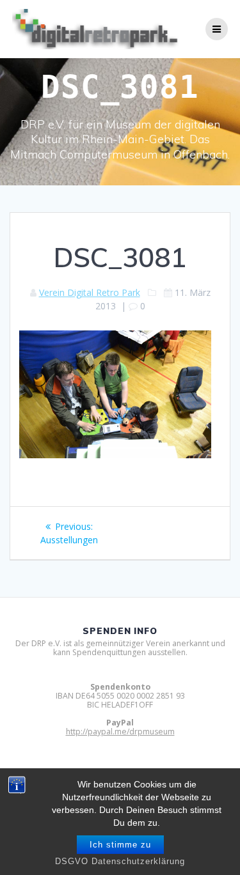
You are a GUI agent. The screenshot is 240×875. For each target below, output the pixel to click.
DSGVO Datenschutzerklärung (120, 861)
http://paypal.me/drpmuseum (120, 731)
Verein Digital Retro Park (89, 292)
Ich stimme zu (120, 844)
